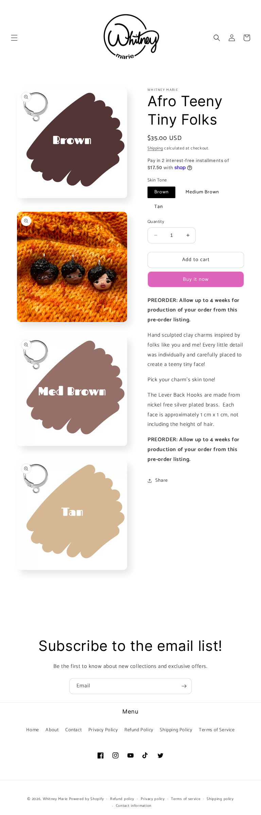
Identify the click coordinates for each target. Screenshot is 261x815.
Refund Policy (138, 730)
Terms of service (185, 799)
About (52, 730)
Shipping (155, 148)
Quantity (155, 222)
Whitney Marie (55, 799)
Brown (161, 192)
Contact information (134, 806)
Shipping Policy (176, 730)
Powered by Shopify (86, 799)
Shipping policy (220, 799)
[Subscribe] (183, 686)
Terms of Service (217, 730)
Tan (158, 207)
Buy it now (196, 279)
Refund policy (122, 799)
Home (32, 730)
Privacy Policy (103, 730)
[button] (14, 37)
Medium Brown (202, 192)
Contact (73, 730)
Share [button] (161, 480)
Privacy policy (153, 799)
